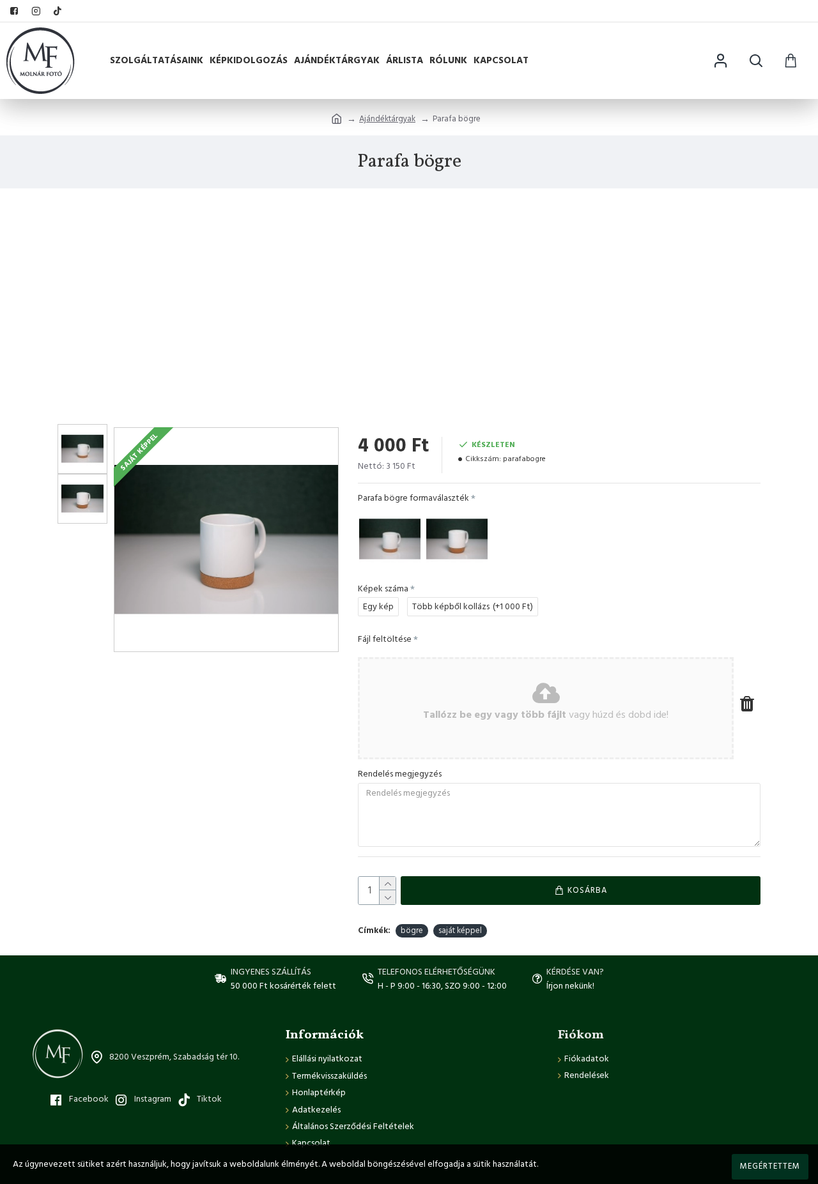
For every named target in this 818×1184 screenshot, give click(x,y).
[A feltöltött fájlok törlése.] (747, 703)
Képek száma (383, 588)
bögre (412, 930)
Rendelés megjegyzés (400, 774)
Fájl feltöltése (385, 639)
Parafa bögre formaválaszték (413, 498)
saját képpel (460, 930)
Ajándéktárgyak (387, 119)
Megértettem (770, 1166)
